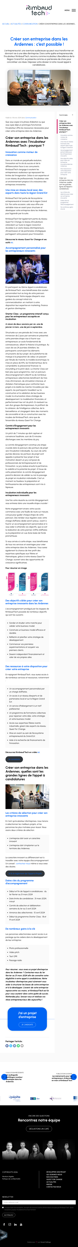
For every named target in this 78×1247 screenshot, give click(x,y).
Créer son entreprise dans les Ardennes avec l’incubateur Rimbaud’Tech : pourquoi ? (66, 126)
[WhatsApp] (18, 1045)
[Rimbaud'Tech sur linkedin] (15, 1224)
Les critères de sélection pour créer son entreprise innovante (67, 195)
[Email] (22, 1045)
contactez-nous (23, 863)
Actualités (16, 24)
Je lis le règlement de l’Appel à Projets (25, 873)
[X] (10, 1045)
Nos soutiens (52, 1177)
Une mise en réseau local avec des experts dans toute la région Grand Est (67, 144)
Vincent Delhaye (45, 1242)
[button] (66, 115)
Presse (49, 1184)
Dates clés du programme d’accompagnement (67, 202)
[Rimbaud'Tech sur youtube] (21, 1224)
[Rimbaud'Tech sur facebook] (4, 1224)
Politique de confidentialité (11, 1179)
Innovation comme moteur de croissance (67, 137)
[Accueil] (39, 10)
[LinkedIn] (14, 1045)
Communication (30, 24)
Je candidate (14, 759)
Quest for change (54, 1179)
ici (12, 242)
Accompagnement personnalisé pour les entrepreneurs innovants (67, 153)
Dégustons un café (39, 1129)
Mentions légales (8, 1176)
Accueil (5, 24)
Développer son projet (56, 1172)
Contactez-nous (53, 1187)
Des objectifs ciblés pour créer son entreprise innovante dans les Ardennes (67, 162)
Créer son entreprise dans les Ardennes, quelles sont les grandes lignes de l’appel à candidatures (66, 183)
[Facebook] (7, 1045)
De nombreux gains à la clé (67, 208)
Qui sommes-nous (54, 1175)
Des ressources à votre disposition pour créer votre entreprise (66, 171)
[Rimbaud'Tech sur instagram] (10, 1224)
